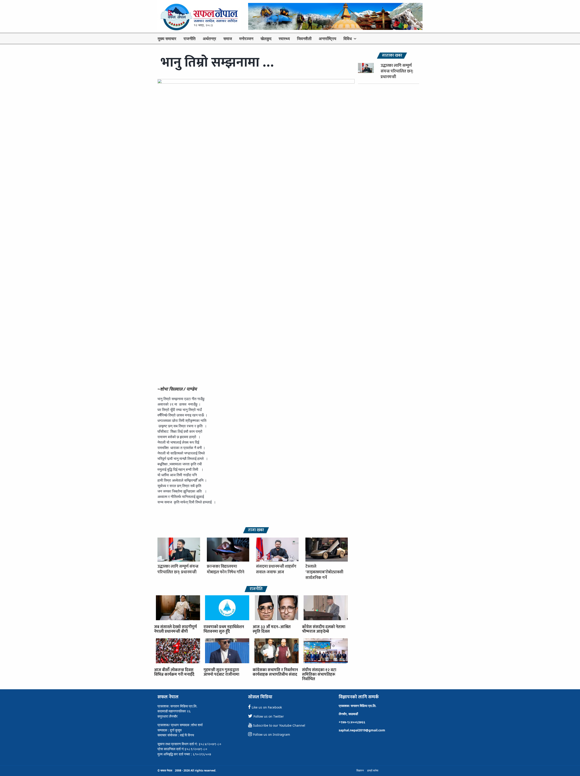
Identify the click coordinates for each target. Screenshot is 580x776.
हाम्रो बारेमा (372, 770)
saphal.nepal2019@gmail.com (362, 730)
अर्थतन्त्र (209, 38)
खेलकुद (266, 38)
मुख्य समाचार (167, 38)
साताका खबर (392, 56)
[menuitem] (167, 38)
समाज (227, 38)
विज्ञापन (360, 770)
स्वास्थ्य (284, 38)
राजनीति (190, 38)
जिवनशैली (304, 38)
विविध (347, 38)
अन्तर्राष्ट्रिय (327, 38)
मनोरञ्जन (246, 38)
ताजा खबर (256, 530)
